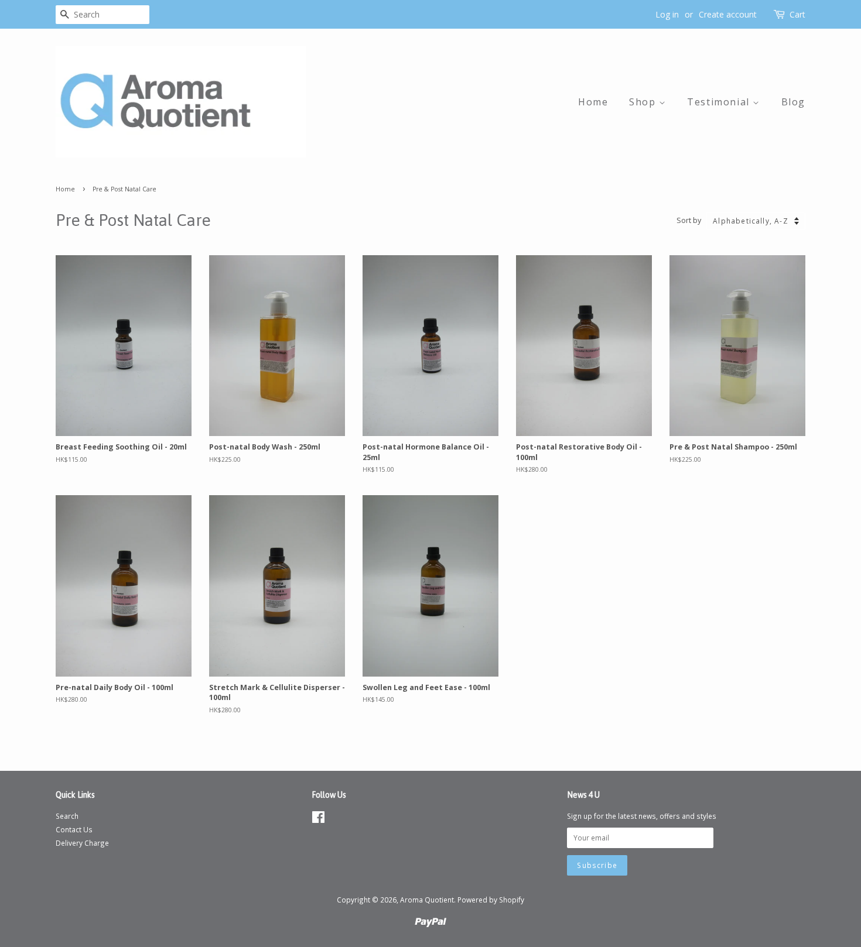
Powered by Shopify (490, 899)
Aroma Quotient (427, 899)
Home (593, 101)
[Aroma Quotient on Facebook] (318, 819)
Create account (728, 14)
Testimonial (720, 101)
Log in (667, 14)
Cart (797, 14)
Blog (793, 101)
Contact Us (74, 829)
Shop (644, 101)
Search (67, 816)
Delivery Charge (82, 843)
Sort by (688, 220)
